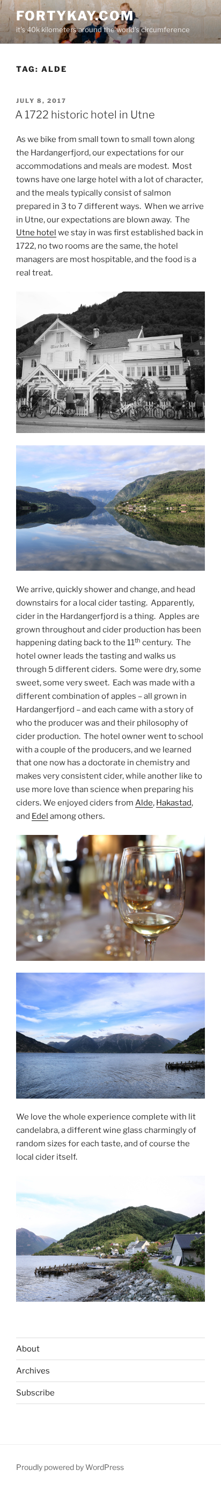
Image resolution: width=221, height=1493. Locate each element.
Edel (40, 816)
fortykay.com (75, 16)
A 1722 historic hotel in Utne (85, 114)
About (28, 1349)
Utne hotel (36, 232)
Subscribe (35, 1393)
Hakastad (173, 803)
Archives (33, 1371)
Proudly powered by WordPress (70, 1467)
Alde (144, 803)
